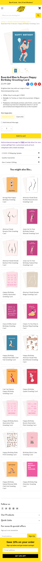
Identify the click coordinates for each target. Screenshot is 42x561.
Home (3, 22)
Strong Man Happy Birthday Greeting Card (9, 200)
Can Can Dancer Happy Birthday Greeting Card (8, 391)
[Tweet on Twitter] (31, 84)
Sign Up (32, 536)
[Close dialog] (39, 539)
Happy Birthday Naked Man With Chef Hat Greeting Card (10, 357)
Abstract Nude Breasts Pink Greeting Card (10, 231)
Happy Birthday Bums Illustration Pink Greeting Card (10, 423)
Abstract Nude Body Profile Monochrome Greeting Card (30, 200)
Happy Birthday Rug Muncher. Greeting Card (30, 484)
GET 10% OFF (20, 556)
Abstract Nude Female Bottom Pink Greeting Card (10, 263)
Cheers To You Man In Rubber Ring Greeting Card (30, 326)
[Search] (38, 15)
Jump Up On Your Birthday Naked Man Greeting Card (30, 263)
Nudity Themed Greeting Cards (19, 22)
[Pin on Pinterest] (39, 84)
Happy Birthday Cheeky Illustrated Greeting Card (9, 294)
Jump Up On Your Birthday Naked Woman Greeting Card (31, 231)
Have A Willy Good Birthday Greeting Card (9, 326)
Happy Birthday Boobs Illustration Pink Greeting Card (29, 423)
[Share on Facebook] (27, 84)
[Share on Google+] (35, 84)
